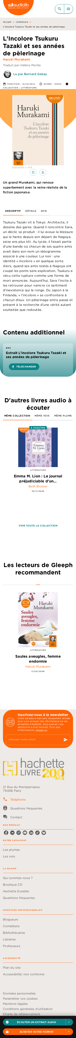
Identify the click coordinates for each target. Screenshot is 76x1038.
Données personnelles (19, 993)
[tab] (13, 211)
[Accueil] (18, 9)
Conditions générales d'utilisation (28, 1009)
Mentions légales (15, 1004)
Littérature (22, 21)
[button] (38, 1022)
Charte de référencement (21, 1014)
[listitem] (6, 833)
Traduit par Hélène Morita (22, 65)
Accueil (7, 21)
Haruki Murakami (16, 59)
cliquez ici (41, 730)
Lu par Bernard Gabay (30, 74)
